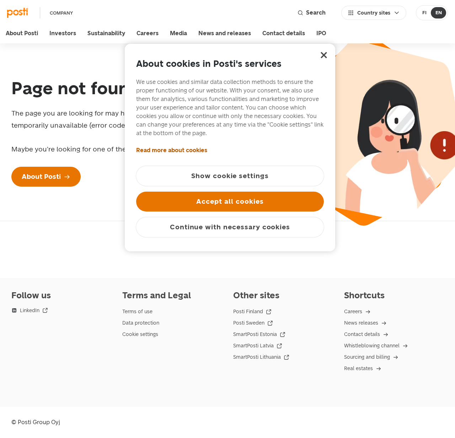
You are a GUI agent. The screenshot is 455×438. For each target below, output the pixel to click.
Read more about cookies (171, 150)
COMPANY (61, 13)
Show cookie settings (230, 176)
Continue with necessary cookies (230, 227)
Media (178, 33)
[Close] (324, 55)
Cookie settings (140, 334)
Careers (147, 33)
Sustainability (106, 33)
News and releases (224, 33)
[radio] (424, 12)
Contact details (283, 33)
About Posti (22, 33)
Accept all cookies (229, 201)
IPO (321, 33)
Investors (62, 33)
